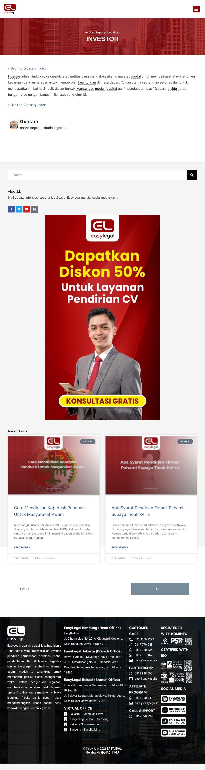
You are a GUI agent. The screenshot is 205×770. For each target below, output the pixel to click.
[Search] (192, 175)
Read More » (22, 547)
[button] (196, 9)
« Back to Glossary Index (27, 68)
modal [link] (136, 76)
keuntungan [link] (87, 82)
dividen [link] (173, 89)
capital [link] (112, 89)
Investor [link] (14, 76)
